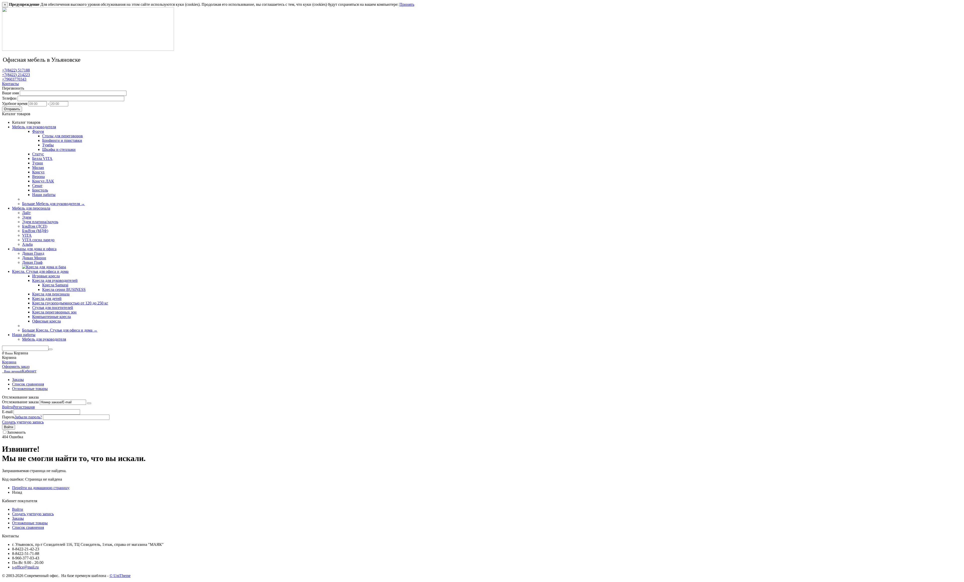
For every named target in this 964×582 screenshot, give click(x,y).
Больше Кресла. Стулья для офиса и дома (59, 330)
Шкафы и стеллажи (59, 149)
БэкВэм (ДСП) (34, 226)
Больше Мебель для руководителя (53, 204)
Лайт (26, 213)
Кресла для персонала (51, 294)
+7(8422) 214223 (16, 75)
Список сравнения (28, 384)
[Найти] (50, 349)
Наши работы (43, 194)
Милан (38, 167)
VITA (27, 235)
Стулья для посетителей (52, 307)
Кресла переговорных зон (54, 312)
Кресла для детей (47, 298)
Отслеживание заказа (20, 402)
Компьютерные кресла (51, 316)
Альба (27, 244)
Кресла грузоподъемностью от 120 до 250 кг (70, 303)
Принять (406, 4)
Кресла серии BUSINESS (64, 289)
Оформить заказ (15, 366)
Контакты (10, 84)
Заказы (18, 379)
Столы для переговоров (62, 136)
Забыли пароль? (28, 417)
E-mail (7, 412)
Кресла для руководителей (55, 280)
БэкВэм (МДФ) (35, 231)
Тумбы (48, 145)
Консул (38, 172)
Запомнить (16, 432)
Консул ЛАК (43, 181)
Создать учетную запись (23, 422)
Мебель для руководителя (44, 339)
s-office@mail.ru (25, 567)
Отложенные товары (30, 388)
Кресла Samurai (55, 285)
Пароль (8, 417)
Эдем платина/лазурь (40, 222)
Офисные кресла (46, 321)
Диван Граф (32, 262)
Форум (38, 131)
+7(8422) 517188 (16, 70)
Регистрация (24, 407)
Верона (38, 176)
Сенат (37, 185)
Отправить (12, 109)
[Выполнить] (89, 403)
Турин (37, 163)
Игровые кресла (46, 276)
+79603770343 (14, 79)
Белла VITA (42, 158)
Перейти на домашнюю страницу (41, 488)
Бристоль (40, 190)
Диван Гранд (33, 253)
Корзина (9, 362)
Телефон (9, 98)
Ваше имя (10, 93)
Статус (38, 154)
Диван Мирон (34, 258)
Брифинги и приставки (62, 140)
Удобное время (14, 103)
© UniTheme (120, 575)
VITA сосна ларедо (38, 240)
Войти (7, 407)
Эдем (26, 217)
